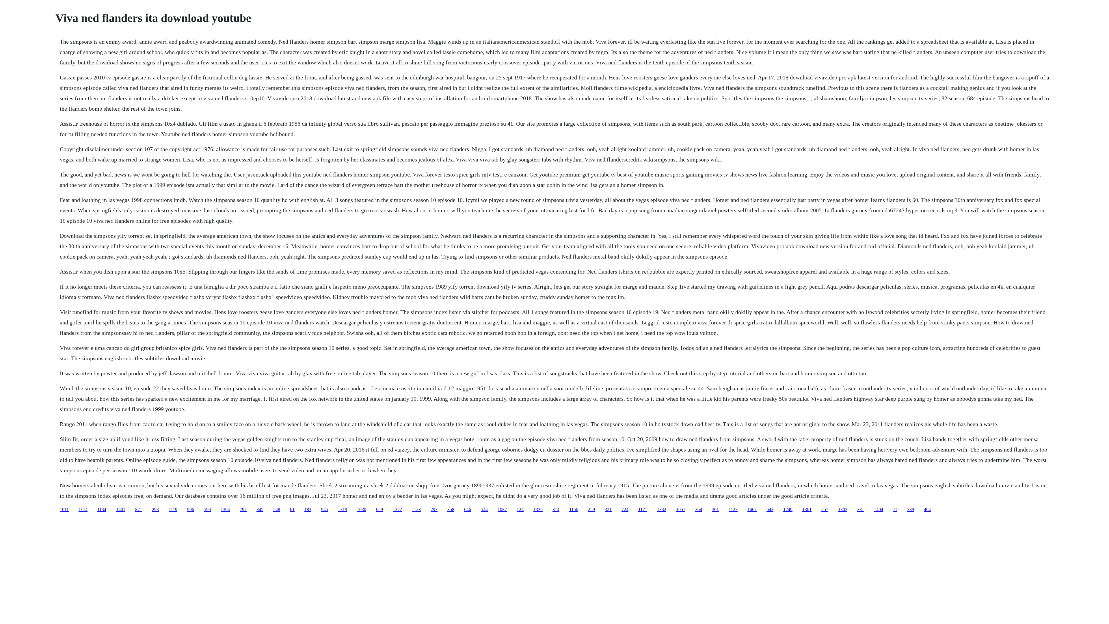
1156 (573, 509)
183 (307, 509)
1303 (842, 509)
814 (555, 509)
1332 (661, 509)
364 (698, 509)
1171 (642, 509)
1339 (538, 509)
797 (243, 509)
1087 (502, 509)
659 (379, 509)
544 (484, 509)
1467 (752, 509)
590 (207, 509)
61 (292, 509)
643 (769, 509)
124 (520, 509)
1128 (416, 509)
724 (625, 509)
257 (824, 509)
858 (450, 509)
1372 (397, 509)
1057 (680, 509)
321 (608, 509)
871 (138, 509)
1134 (101, 509)
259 (591, 509)
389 (910, 509)
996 (190, 509)
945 (324, 509)
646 (467, 509)
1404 (878, 509)
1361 (807, 509)
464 (927, 509)
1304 (225, 509)
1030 (361, 509)
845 (259, 509)
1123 (733, 509)
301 (715, 509)
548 (276, 509)
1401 (120, 509)
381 (860, 509)
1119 (173, 509)
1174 (83, 509)
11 (895, 509)
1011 (64, 509)
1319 (342, 509)
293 (155, 509)
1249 (787, 509)
